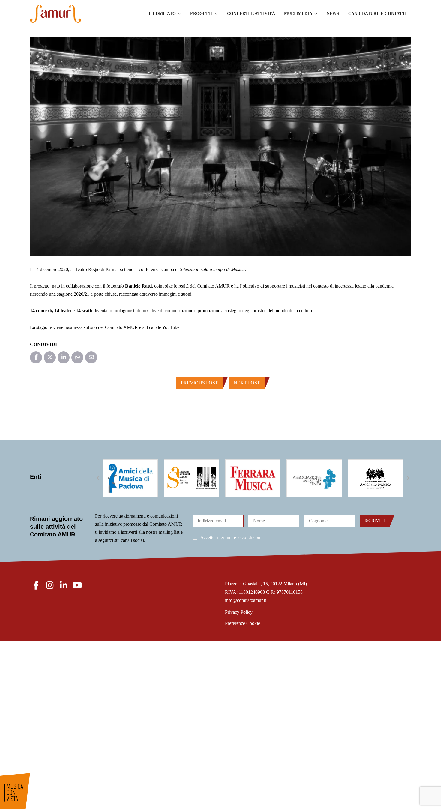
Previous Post (199, 382)
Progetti (201, 13)
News (333, 13)
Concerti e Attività (251, 13)
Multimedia (298, 13)
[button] (98, 478)
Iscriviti (374, 520)
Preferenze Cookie (242, 623)
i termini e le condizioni (239, 537)
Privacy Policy (239, 612)
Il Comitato (161, 13)
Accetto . (231, 537)
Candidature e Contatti (377, 13)
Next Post (247, 382)
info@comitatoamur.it (245, 600)
